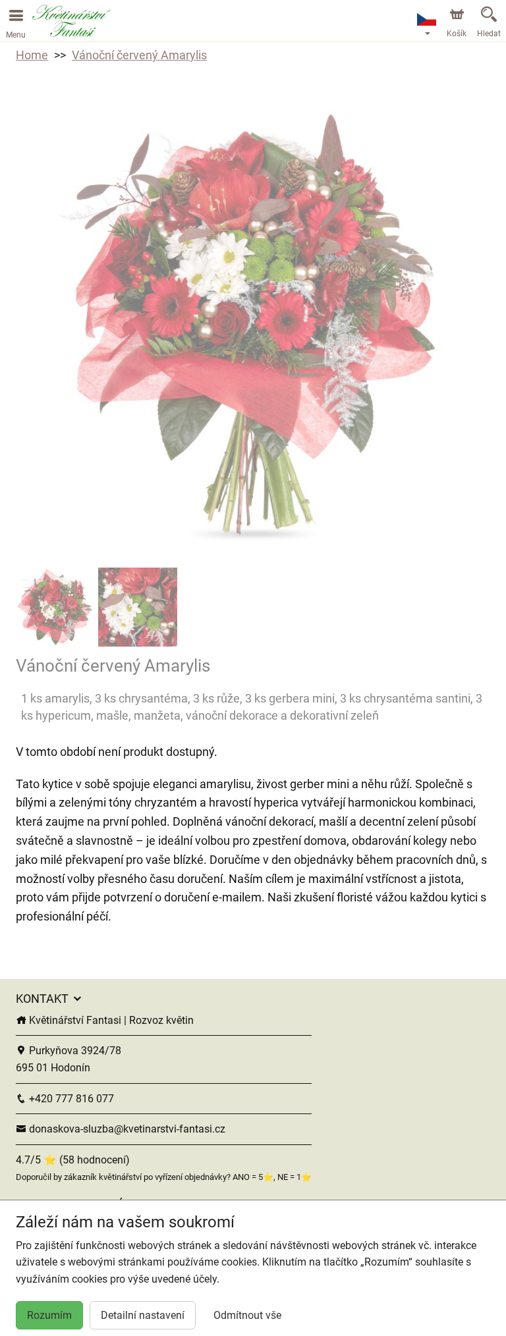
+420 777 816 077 (70, 1098)
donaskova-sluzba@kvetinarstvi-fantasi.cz (125, 1129)
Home (32, 55)
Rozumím (49, 1315)
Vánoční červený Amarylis (139, 55)
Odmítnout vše (247, 1315)
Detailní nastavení (142, 1315)
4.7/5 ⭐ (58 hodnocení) (73, 1160)
